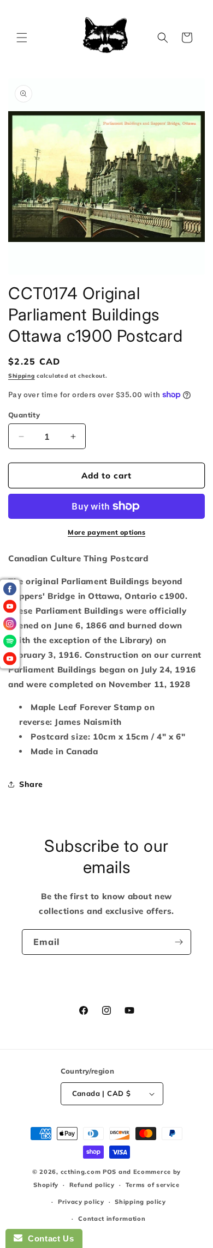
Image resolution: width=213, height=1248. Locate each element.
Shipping (21, 375)
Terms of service (153, 1185)
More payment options (106, 532)
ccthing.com (81, 1172)
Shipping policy (140, 1201)
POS (109, 1172)
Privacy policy (81, 1201)
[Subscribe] (179, 942)
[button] (22, 38)
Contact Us (48, 1238)
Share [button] (31, 784)
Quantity (24, 414)
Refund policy (92, 1185)
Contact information (111, 1218)
